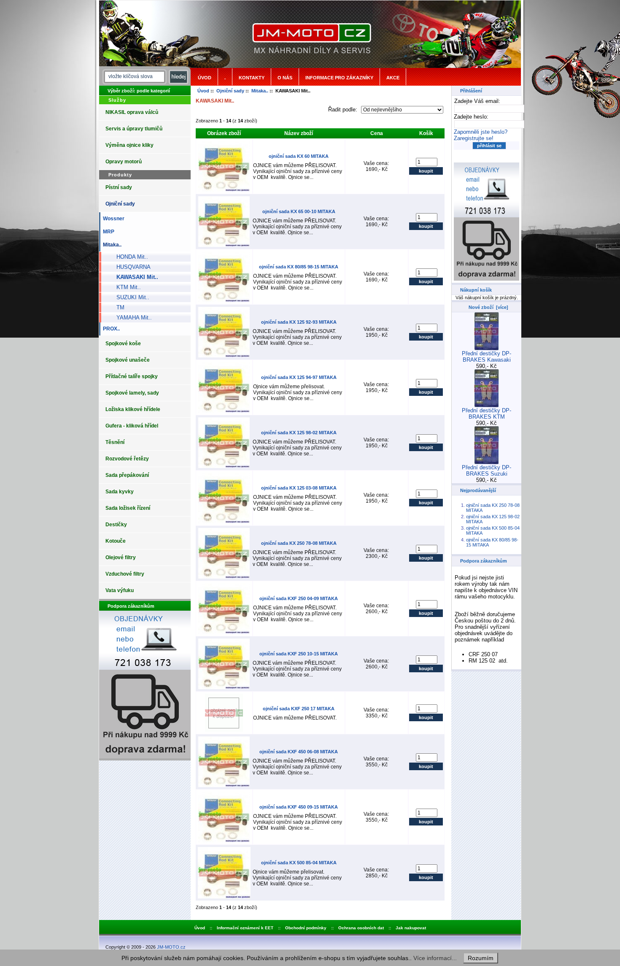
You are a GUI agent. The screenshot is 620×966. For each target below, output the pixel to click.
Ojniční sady (230, 90)
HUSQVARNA (130, 267)
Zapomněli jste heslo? (480, 132)
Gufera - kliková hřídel (131, 426)
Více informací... (435, 958)
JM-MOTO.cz (171, 947)
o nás (285, 77)
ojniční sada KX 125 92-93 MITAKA (299, 322)
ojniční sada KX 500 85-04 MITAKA (299, 862)
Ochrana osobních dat (361, 927)
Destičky (116, 525)
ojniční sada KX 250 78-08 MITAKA (299, 543)
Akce (392, 77)
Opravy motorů (123, 162)
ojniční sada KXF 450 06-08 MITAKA (298, 751)
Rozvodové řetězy (127, 459)
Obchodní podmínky (305, 927)
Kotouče (115, 541)
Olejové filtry (120, 557)
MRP (107, 232)
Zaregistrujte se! (473, 138)
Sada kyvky (119, 492)
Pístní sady (118, 187)
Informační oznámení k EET (245, 927)
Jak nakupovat (411, 927)
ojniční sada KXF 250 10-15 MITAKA (298, 653)
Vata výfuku (119, 590)
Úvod (204, 77)
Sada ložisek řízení (127, 508)
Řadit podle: (343, 109)
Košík (426, 133)
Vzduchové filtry (124, 574)
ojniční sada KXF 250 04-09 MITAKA (298, 598)
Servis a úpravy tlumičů (133, 129)
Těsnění (114, 442)
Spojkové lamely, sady (132, 393)
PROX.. (110, 329)
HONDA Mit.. (129, 257)
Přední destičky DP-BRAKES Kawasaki (486, 356)
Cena (376, 133)
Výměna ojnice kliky (129, 145)
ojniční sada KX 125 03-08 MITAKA (299, 487)
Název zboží (298, 133)
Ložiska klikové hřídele (132, 409)
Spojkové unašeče (127, 360)
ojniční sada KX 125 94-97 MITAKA (299, 377)
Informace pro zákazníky (339, 77)
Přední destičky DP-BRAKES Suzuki (486, 470)
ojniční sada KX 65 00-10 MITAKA (298, 211)
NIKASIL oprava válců (131, 112)
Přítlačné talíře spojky (131, 376)
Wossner (112, 219)
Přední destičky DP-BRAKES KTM (486, 413)
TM (117, 307)
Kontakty (251, 77)
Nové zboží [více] (488, 307)
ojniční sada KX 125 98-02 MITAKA (299, 432)
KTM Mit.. (125, 287)
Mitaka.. (259, 90)
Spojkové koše (123, 343)
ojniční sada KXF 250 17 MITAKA (298, 708)
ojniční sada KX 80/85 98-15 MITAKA (298, 266)
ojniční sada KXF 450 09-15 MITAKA (298, 806)
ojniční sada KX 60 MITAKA (299, 156)
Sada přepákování (127, 475)
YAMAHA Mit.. (131, 317)
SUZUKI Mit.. (129, 297)
